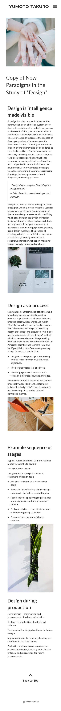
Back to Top (30, 680)
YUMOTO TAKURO (29, 6)
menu (55, 6)
